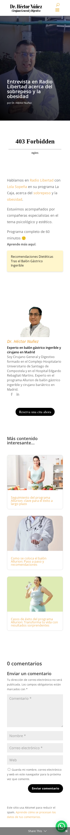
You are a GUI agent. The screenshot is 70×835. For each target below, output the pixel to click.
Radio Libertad (41, 180)
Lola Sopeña (17, 186)
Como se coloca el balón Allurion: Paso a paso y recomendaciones (28, 561)
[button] (61, 826)
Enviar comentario (45, 788)
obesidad (14, 199)
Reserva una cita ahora (35, 411)
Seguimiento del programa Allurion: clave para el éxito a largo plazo (32, 500)
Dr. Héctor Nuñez (22, 103)
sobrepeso (42, 193)
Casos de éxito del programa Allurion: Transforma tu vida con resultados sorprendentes (34, 622)
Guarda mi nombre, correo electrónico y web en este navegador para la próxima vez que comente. (34, 774)
